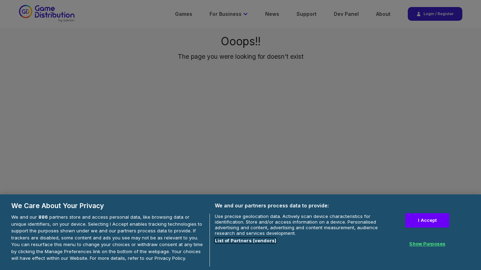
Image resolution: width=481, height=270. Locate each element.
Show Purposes (427, 244)
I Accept (427, 220)
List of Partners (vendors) (245, 240)
